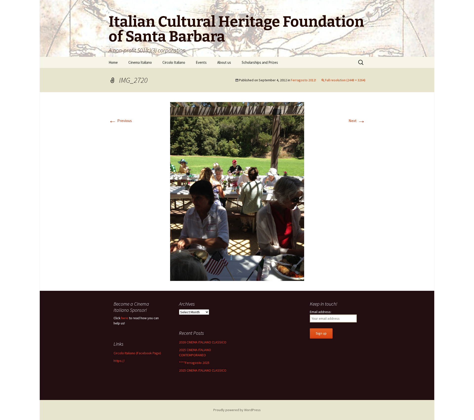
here (124, 318)
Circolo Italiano (173, 62)
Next (357, 120)
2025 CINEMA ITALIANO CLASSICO (202, 370)
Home (113, 62)
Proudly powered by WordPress (237, 410)
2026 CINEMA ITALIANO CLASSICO (202, 342)
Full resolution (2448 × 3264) (345, 80)
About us (224, 62)
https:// (119, 360)
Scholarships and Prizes (260, 62)
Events (201, 62)
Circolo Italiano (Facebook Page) (137, 353)
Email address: (320, 312)
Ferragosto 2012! (303, 80)
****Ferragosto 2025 (194, 362)
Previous (120, 120)
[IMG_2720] (237, 191)
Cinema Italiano (140, 62)
